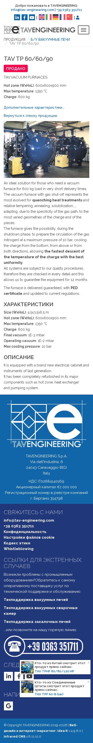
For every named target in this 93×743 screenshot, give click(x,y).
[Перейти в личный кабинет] (77, 18)
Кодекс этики (17, 543)
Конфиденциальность (25, 532)
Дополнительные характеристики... (34, 107)
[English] (42, 17)
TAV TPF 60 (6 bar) (49, 694)
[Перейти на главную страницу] (35, 29)
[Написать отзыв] (8, 705)
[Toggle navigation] (83, 29)
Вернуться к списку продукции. (31, 116)
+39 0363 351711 (69, 10)
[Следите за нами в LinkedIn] (17, 17)
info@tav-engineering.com (32, 10)
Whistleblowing (18, 549)
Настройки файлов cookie (29, 537)
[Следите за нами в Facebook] (25, 17)
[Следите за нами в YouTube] (32, 17)
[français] (62, 17)
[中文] (69, 17)
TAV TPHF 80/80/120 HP (54, 671)
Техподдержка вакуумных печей (36, 599)
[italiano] (49, 17)
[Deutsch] (56, 17)
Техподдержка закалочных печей (37, 621)
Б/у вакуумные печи (50, 40)
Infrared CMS (14, 736)
